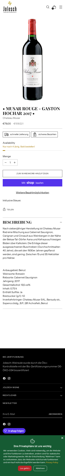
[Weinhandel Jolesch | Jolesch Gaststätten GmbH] (9, 7)
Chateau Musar (11, 117)
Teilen (10, 209)
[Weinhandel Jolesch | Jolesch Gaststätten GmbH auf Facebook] (4, 379)
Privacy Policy (52, 462)
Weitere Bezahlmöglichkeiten (32, 192)
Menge (7, 156)
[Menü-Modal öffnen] (61, 7)
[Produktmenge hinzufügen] (5, 162)
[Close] (62, 437)
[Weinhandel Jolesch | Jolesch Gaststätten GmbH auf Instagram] (9, 379)
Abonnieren (55, 414)
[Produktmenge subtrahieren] (14, 162)
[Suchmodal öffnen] (48, 7)
